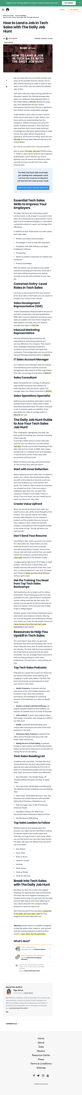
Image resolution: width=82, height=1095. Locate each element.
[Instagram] (43, 1076)
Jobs (41, 1046)
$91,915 (33, 102)
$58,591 (48, 373)
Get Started (68, 3)
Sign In (62, 9)
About (41, 1042)
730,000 (17, 139)
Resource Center (41, 1055)
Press (41, 1059)
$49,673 (47, 355)
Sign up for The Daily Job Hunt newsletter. (33, 187)
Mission (41, 1051)
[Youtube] (48, 1076)
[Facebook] (6, 1012)
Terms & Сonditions (41, 1063)
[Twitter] (38, 1076)
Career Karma (28, 993)
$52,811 (49, 391)
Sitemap (41, 1067)
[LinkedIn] (7, 1012)
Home (41, 1038)
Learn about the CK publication (32, 934)
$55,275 (17, 415)
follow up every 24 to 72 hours (38, 573)
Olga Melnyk (13, 38)
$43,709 (35, 325)
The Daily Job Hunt (32, 151)
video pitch (18, 557)
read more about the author (18, 1008)
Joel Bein (17, 446)
